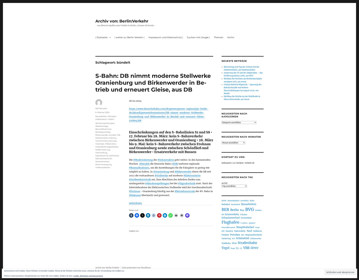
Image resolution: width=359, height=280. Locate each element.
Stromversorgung (103, 164)
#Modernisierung (143, 159)
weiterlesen (135, 203)
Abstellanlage (101, 126)
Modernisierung (102, 150)
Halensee (99, 144)
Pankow (225, 235)
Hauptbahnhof (245, 227)
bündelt (112, 135)
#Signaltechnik (186, 183)
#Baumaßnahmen (139, 167)
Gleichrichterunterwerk (106, 141)
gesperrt (252, 223)
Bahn (252, 201)
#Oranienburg (161, 171)
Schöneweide (255, 238)
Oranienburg (101, 153)
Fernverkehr (246, 218)
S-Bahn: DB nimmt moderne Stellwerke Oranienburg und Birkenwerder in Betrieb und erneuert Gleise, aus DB (153, 82)
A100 (224, 200)
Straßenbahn (247, 243)
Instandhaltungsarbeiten (106, 147)
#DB (174, 163)
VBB (246, 248)
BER (225, 209)
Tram (233, 248)
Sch (233, 238)
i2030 (257, 227)
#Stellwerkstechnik (140, 179)
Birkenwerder (101, 135)
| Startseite (101, 37)
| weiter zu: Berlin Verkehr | (129, 37)
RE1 (242, 235)
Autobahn (245, 201)
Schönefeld (242, 238)
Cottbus (258, 210)
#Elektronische (192, 175)
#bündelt (144, 163)
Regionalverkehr (253, 235)
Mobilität (229, 231)
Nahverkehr (240, 231)
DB (118, 135)
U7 (241, 248)
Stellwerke (114, 155)
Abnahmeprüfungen (105, 123)
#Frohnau (134, 191)
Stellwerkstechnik (103, 158)
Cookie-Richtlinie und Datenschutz (88, 276)
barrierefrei (235, 204)
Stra (234, 243)
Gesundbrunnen (228, 227)
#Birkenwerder (183, 171)
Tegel (225, 248)
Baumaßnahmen (103, 129)
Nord (249, 231)
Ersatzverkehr (232, 214)
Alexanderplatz (233, 201)
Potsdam (235, 234)
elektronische (101, 138)
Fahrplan (112, 116)
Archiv (224, 183)
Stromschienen (102, 161)
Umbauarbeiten (102, 167)
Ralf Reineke (101, 108)
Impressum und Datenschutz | (165, 37)
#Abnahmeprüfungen (157, 183)
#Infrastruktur (166, 159)
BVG (249, 209)
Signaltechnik (101, 155)
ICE (223, 231)
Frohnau (113, 138)
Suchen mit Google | (198, 37)
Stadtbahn (226, 243)
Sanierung (226, 238)
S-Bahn (111, 119)
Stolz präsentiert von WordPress (136, 268)
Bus (242, 210)
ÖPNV (254, 248)
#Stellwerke (161, 175)
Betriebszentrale (103, 132)
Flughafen (230, 222)
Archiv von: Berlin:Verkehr (121, 21)
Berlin (234, 210)
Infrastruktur (101, 119)
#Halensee (135, 195)
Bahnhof (226, 204)
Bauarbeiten (101, 116)
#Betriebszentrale (185, 191)
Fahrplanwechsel (231, 217)
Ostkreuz (257, 231)
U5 (237, 248)
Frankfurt (244, 223)
